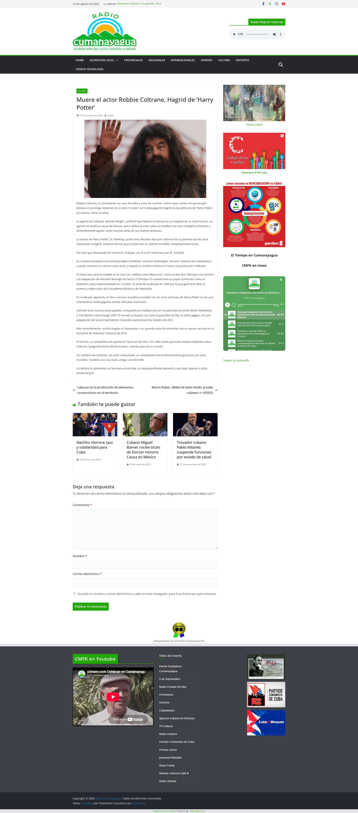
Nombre (80, 556)
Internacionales (183, 60)
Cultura (224, 60)
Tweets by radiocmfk (236, 360)
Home (80, 60)
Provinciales (133, 60)
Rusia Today (167, 765)
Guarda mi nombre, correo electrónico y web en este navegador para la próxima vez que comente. (147, 594)
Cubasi (110, 115)
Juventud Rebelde (170, 757)
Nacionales (157, 60)
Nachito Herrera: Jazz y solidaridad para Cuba (94, 447)
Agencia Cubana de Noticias (177, 718)
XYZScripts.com (197, 811)
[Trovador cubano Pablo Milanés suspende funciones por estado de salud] (195, 416)
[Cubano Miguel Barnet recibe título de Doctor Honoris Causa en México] (145, 416)
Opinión (206, 60)
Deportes (242, 60)
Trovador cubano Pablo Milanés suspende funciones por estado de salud (194, 449)
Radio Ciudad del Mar (173, 686)
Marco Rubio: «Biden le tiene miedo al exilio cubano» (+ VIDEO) (182, 390)
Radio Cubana (168, 734)
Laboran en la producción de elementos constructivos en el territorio (105, 390)
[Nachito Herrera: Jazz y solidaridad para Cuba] (95, 416)
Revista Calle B (254, 124)
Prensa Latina (168, 749)
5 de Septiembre (169, 679)
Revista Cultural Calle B (174, 773)
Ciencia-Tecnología (89, 69)
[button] (116, 60)
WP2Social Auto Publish (164, 811)
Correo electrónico (87, 574)
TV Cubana (166, 726)
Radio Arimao (167, 781)
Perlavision (166, 694)
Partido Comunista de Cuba (176, 741)
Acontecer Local (102, 60)
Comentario (82, 505)
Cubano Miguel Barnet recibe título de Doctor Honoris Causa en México (143, 449)
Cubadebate (167, 710)
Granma (164, 702)
